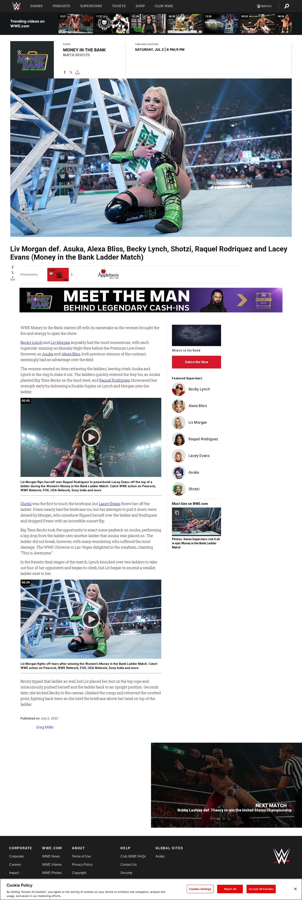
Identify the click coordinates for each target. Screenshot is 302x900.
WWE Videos (52, 864)
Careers (15, 864)
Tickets (119, 6)
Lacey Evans (109, 503)
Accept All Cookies (261, 889)
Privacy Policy (82, 864)
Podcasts (61, 6)
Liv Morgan (60, 342)
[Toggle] (77, 73)
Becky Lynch (32, 342)
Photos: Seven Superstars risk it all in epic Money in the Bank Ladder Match (196, 543)
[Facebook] (64, 73)
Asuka (47, 353)
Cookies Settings (200, 889)
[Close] (295, 888)
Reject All (230, 889)
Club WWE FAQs (133, 856)
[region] (151, 889)
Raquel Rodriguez (114, 380)
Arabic (160, 856)
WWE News (51, 856)
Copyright (79, 873)
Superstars (91, 6)
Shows (36, 6)
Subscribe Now (196, 362)
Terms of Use (81, 856)
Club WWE (164, 6)
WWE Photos (52, 873)
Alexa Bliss (70, 353)
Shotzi (26, 503)
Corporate (16, 856)
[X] (71, 73)
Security (126, 873)
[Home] (16, 6)
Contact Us (128, 864)
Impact (14, 873)
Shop (140, 6)
